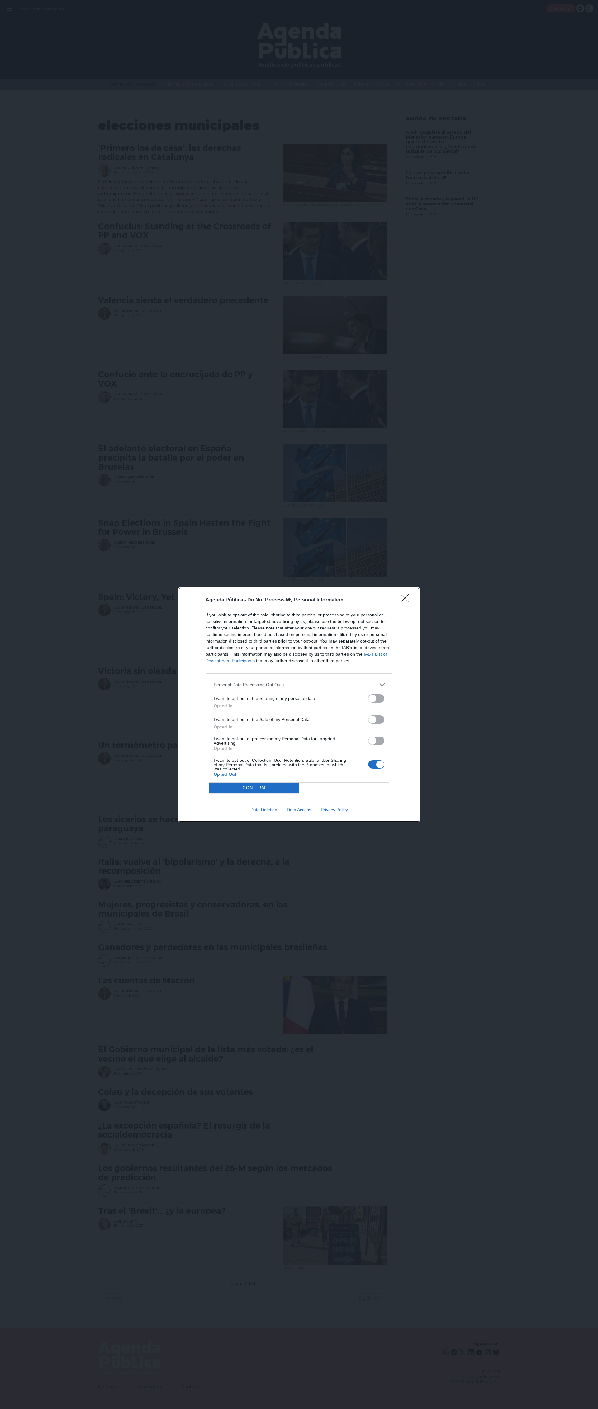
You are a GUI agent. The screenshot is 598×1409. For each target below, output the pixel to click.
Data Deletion (263, 809)
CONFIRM (254, 787)
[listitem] (299, 684)
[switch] (376, 698)
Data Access (299, 809)
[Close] (407, 600)
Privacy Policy (334, 809)
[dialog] (299, 704)
